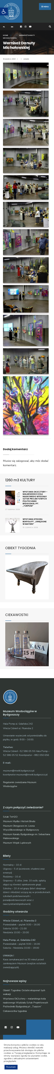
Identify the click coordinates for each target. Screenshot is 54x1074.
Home (5, 35)
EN (12, 27)
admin (26, 59)
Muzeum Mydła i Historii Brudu (19, 821)
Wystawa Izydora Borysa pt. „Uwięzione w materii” (34, 521)
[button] (4, 11)
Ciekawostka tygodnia (15, 1011)
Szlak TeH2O (10, 816)
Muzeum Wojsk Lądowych (17, 842)
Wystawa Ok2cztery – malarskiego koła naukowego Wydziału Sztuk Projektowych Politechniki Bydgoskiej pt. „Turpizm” (35, 498)
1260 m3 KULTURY (20, 480)
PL (4, 27)
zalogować (22, 461)
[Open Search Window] (49, 26)
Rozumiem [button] (11, 1067)
